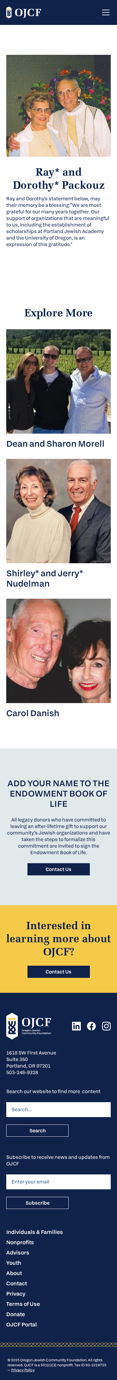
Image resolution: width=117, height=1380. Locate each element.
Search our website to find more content (53, 1091)
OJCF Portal (21, 1324)
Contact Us (58, 869)
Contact (16, 1283)
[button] (104, 12)
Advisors (17, 1252)
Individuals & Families (34, 1232)
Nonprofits (20, 1242)
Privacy (15, 1293)
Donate (15, 1314)
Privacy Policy (23, 1370)
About (14, 1273)
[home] (23, 13)
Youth (13, 1262)
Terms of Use (23, 1304)
